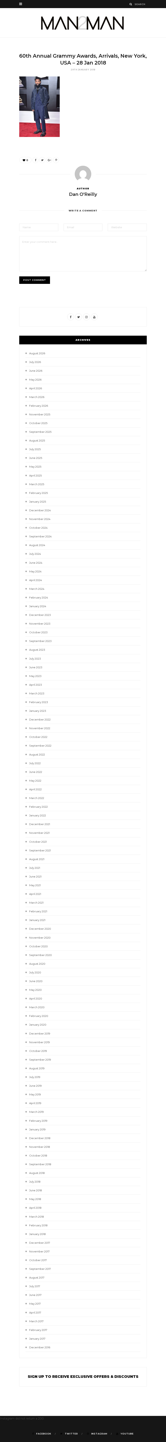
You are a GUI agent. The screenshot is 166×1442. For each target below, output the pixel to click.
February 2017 (38, 1330)
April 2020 (35, 998)
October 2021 (38, 841)
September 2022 (40, 745)
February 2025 (38, 492)
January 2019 (37, 1129)
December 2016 (39, 1347)
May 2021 (35, 885)
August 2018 (37, 1173)
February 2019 (38, 1120)
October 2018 (38, 1155)
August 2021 (36, 859)
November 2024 (39, 519)
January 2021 (37, 920)
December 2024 (40, 510)
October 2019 (38, 1051)
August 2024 (37, 545)
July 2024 (35, 553)
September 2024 (40, 536)
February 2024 (38, 597)
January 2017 (37, 1338)
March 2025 (36, 484)
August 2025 (37, 440)
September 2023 (40, 641)
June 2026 (35, 370)
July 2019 (34, 1077)
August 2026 (37, 353)
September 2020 (40, 955)
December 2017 (39, 1242)
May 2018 (35, 1199)
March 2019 (36, 1111)
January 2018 (37, 1234)
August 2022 (37, 754)
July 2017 (34, 1286)
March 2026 (36, 397)
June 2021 (35, 876)
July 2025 (35, 449)
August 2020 (37, 963)
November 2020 (40, 937)
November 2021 (39, 832)
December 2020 (40, 928)
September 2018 (40, 1164)
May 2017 (35, 1303)
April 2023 (35, 684)
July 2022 (35, 763)
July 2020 (35, 972)
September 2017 (40, 1268)
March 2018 (36, 1216)
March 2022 (36, 798)
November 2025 (39, 414)
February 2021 (38, 911)
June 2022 (35, 772)
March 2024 (36, 588)
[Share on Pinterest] (56, 160)
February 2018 (38, 1225)
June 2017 (35, 1295)
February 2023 (38, 702)
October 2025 (38, 423)
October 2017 (38, 1260)
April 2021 (35, 894)
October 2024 (38, 527)
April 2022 (35, 789)
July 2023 (35, 658)
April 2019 (35, 1103)
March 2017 (36, 1321)
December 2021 (39, 824)
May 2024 (35, 571)
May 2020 (35, 989)
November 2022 (39, 728)
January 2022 (37, 815)
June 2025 (35, 457)
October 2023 (38, 632)
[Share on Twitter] (42, 160)
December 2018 (39, 1138)
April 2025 (35, 475)
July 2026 (35, 362)
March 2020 (37, 1007)
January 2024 (37, 606)
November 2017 (39, 1251)
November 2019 (39, 1042)
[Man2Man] (83, 22)
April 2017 (35, 1312)
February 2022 (38, 806)
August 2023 (37, 649)
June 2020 (36, 981)
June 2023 (35, 667)
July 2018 (34, 1181)
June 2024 (35, 562)
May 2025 (35, 466)
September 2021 (40, 850)
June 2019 (35, 1085)
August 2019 (37, 1068)
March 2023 (36, 693)
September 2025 (40, 431)
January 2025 (37, 501)
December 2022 (40, 719)
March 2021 (36, 902)
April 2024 (35, 580)
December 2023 (40, 614)
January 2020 (37, 1024)
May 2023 (35, 676)
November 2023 (39, 623)
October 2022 (38, 737)
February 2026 (38, 405)
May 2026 (35, 379)
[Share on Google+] (49, 160)
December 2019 (39, 1033)
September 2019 (40, 1059)
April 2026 (35, 388)
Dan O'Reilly (83, 194)
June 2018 (35, 1190)
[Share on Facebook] (35, 160)
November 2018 (39, 1146)
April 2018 (35, 1207)
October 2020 (38, 946)
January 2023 (37, 710)
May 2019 (35, 1094)
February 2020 (38, 1016)
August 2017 (36, 1277)
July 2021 (34, 867)
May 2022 (35, 780)
